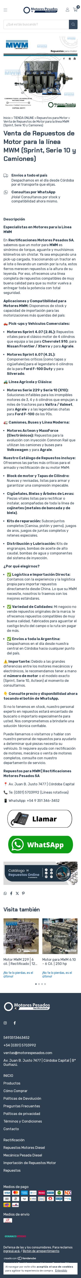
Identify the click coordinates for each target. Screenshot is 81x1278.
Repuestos (12, 1170)
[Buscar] (73, 24)
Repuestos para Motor (52, 118)
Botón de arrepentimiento (41, 1251)
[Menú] (5, 10)
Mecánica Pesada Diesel (22, 1155)
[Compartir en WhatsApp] (5, 893)
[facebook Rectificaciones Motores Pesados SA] (14, 1023)
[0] (75, 9)
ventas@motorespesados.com (27, 1053)
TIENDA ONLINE (23, 118)
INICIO (8, 1076)
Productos (11, 1083)
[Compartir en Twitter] (18, 893)
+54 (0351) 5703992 (19, 1045)
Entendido (61, 1270)
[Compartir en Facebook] (12, 893)
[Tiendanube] (20, 1259)
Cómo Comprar (15, 1091)
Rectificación (14, 1140)
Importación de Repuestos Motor (29, 1163)
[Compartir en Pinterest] (23, 893)
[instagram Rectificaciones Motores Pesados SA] (5, 1023)
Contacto (11, 1129)
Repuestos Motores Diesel (24, 1148)
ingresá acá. (11, 1251)
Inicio (7, 118)
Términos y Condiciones (22, 1121)
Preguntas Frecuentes (21, 1106)
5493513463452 (16, 1038)
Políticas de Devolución (22, 1098)
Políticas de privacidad (21, 1114)
